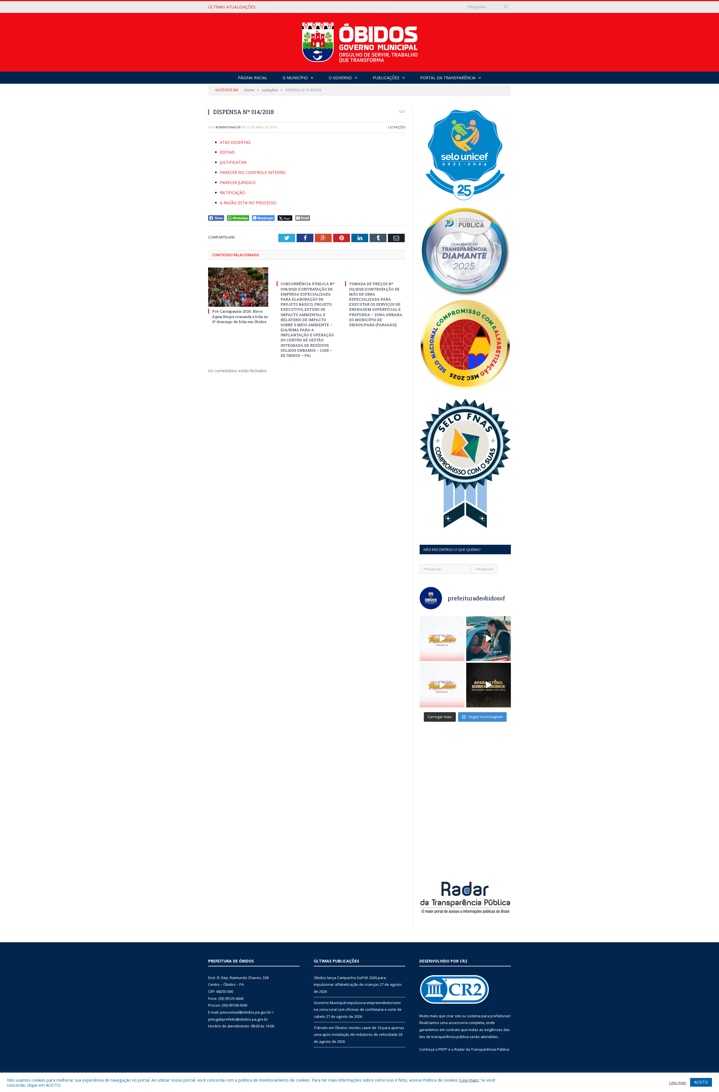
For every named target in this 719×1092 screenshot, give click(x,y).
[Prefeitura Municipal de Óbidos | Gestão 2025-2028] (359, 41)
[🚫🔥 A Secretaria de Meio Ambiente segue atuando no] (488, 638)
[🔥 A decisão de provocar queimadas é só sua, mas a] (488, 685)
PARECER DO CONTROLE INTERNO (253, 172)
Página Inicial (252, 77)
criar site (453, 1015)
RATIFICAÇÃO (232, 192)
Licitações (396, 127)
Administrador (228, 127)
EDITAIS (227, 152)
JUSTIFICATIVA (233, 162)
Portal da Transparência (447, 77)
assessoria (458, 1022)
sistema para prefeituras (488, 1015)
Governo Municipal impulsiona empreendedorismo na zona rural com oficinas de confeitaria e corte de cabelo (334, 7)
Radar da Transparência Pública (481, 1049)
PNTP (442, 1049)
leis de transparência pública (444, 1036)
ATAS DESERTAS (235, 142)
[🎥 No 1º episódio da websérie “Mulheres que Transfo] (442, 685)
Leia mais (468, 1079)
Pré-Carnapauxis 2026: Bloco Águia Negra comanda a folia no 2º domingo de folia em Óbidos (240, 316)
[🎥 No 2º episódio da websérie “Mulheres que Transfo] (442, 638)
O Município (295, 77)
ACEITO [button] (701, 1082)
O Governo (340, 77)
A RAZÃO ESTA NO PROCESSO (248, 202)
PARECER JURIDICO (238, 182)
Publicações (386, 77)
